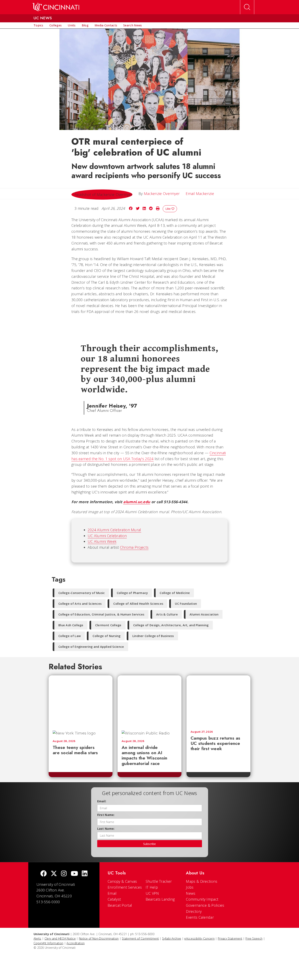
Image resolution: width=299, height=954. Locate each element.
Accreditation (76, 943)
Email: (101, 801)
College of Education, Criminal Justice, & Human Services (101, 614)
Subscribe (149, 844)
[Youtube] (74, 873)
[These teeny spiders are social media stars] (80, 700)
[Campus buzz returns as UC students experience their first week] (218, 700)
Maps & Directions (201, 881)
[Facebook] (43, 873)
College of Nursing (106, 636)
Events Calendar (200, 917)
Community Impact (202, 899)
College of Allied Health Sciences (138, 604)
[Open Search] (247, 7)
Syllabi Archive (171, 938)
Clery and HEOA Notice (60, 938)
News (190, 893)
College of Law (69, 636)
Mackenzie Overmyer (162, 193)
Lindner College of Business (153, 636)
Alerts (37, 938)
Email (112, 893)
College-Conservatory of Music (81, 593)
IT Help (152, 887)
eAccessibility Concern (199, 938)
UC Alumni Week (102, 541)
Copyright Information (48, 943)
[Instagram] (64, 873)
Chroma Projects (134, 547)
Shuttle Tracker (159, 881)
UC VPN (152, 893)
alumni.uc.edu (136, 501)
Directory (194, 911)
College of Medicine (175, 593)
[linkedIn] (84, 873)
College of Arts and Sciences (79, 604)
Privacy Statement (230, 938)
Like (168, 209)
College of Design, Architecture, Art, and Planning (171, 625)
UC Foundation (186, 604)
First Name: (106, 815)
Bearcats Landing (160, 899)
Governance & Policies (205, 905)
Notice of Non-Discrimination (99, 938)
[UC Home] (56, 7)
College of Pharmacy (132, 593)
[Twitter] (54, 873)
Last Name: (106, 829)
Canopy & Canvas (122, 881)
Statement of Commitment (140, 938)
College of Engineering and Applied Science (91, 647)
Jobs (189, 887)
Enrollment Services (125, 887)
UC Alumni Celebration (107, 535)
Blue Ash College (70, 625)
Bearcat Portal (120, 905)
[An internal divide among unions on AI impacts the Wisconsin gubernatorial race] (149, 700)
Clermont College (108, 625)
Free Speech (254, 938)
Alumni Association (204, 614)
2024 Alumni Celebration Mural (114, 529)
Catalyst (114, 899)
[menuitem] (38, 25)
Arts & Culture (167, 614)
